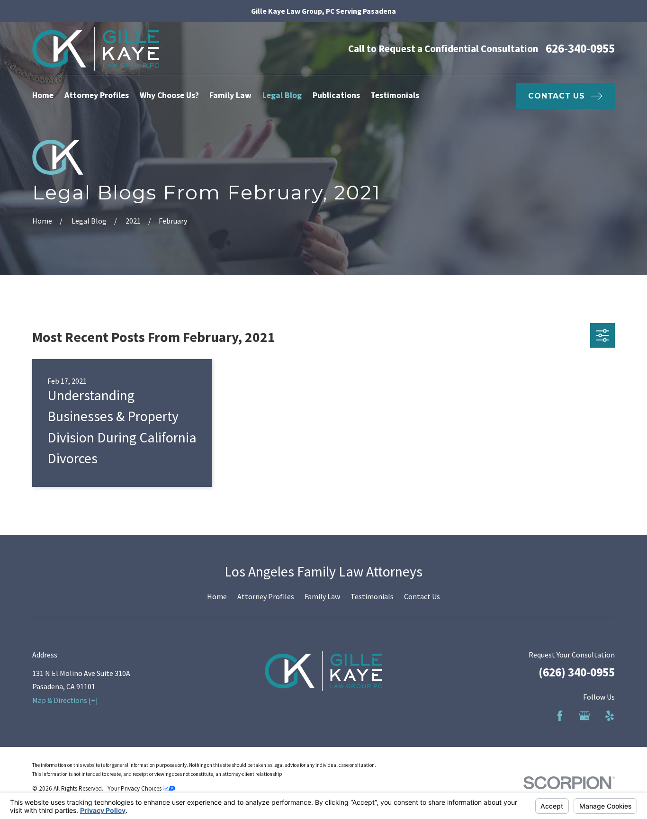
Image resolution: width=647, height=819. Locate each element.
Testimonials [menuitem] (394, 95)
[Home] (95, 49)
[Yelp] (609, 716)
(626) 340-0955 (577, 672)
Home (217, 596)
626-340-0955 (580, 48)
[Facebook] (560, 716)
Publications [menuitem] (336, 95)
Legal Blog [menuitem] (282, 95)
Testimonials (372, 596)
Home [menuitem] (43, 95)
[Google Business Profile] (584, 716)
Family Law (322, 596)
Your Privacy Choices (135, 788)
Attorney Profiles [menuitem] (96, 95)
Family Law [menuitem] (230, 95)
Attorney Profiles (265, 596)
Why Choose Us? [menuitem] (169, 95)
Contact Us (422, 596)
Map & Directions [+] (65, 700)
